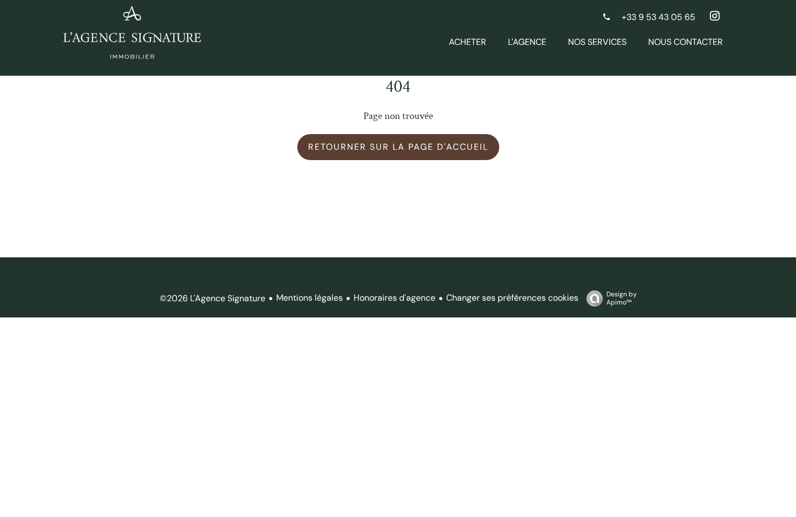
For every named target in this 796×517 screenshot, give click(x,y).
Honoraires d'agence (394, 297)
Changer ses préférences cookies (512, 297)
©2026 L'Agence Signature (212, 298)
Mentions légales (309, 297)
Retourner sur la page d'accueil (398, 147)
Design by (621, 298)
